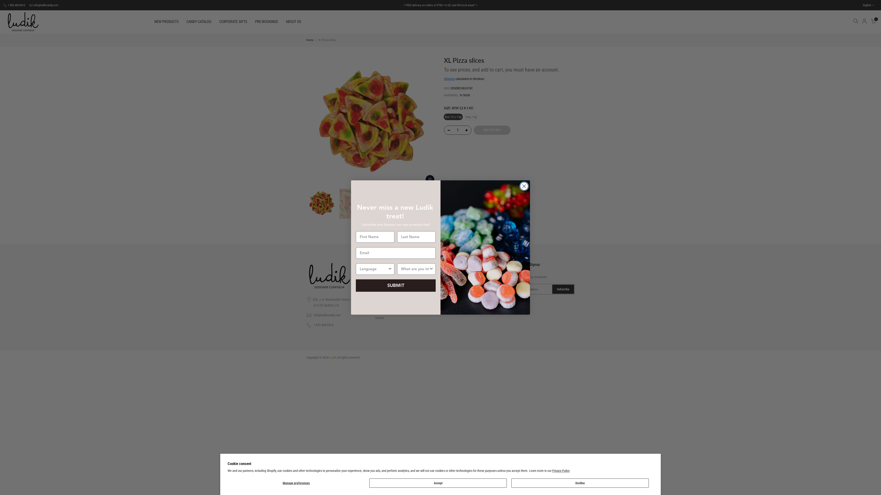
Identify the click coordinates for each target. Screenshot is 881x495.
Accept (438, 483)
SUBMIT (395, 285)
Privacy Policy (561, 471)
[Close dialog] (524, 186)
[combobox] (374, 269)
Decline (580, 483)
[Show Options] (390, 269)
